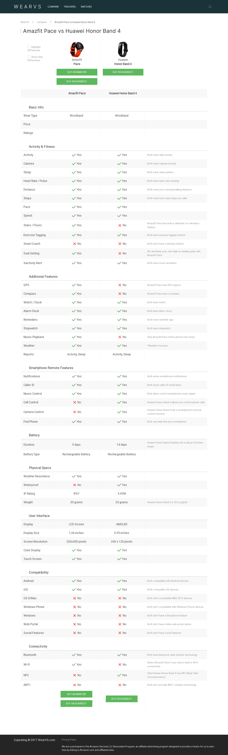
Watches (86, 6)
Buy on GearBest (77, 81)
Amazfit (77, 62)
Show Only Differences (35, 59)
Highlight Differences (34, 49)
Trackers (70, 6)
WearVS (25, 22)
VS (28, 6)
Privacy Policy (69, 739)
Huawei (123, 62)
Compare (53, 6)
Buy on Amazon (77, 72)
